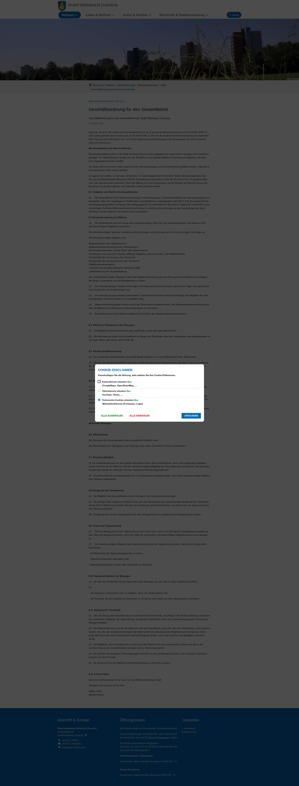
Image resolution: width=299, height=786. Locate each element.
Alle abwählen (139, 415)
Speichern (191, 415)
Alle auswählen (112, 415)
